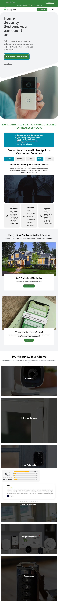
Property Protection (9, 159)
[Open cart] (53, 9)
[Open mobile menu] (49, 9)
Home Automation (49, 159)
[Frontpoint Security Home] (10, 9)
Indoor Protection (30, 159)
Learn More (29, 286)
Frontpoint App (40, 159)
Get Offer (50, 2)
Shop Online (8, 64)
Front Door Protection (20, 159)
